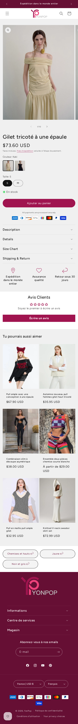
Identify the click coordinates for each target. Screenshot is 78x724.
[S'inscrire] (58, 652)
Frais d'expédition (25, 151)
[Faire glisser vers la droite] (47, 127)
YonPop (28, 711)
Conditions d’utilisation (28, 716)
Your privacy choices (54, 716)
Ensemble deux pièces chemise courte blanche (56, 460)
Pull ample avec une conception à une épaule (20, 395)
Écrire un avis (39, 318)
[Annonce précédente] (7, 4)
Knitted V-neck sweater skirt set (56, 529)
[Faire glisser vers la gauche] (31, 127)
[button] (7, 13)
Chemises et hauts (18, 553)
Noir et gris (19, 564)
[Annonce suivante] (71, 4)
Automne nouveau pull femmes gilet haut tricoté (57, 395)
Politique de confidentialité (49, 711)
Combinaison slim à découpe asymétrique (18, 460)
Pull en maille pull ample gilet (19, 529)
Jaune (56, 553)
